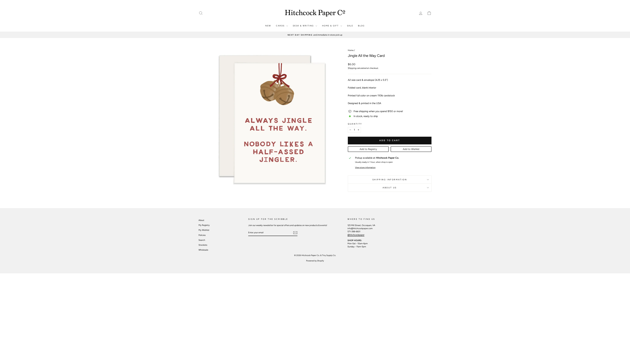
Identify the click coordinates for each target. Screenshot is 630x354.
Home (351, 50)
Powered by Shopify (315, 261)
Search (202, 240)
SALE (350, 26)
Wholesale (203, 250)
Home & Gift (331, 26)
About (201, 220)
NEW (268, 26)
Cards (280, 26)
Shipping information (389, 179)
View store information (365, 167)
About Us (390, 188)
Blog (361, 26)
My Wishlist (204, 230)
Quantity (355, 124)
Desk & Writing (304, 26)
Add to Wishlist (411, 149)
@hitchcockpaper (355, 235)
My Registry (204, 225)
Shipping (352, 68)
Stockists (203, 245)
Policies (202, 235)
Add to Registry (368, 149)
